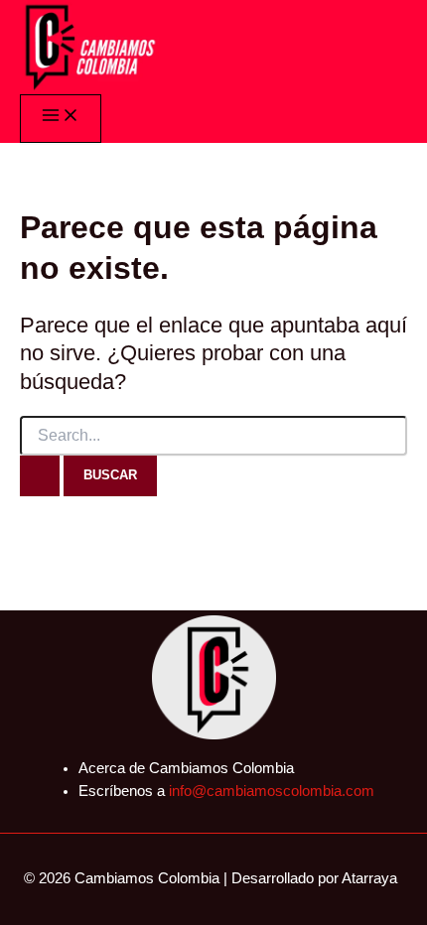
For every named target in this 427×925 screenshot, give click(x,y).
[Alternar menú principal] (60, 118)
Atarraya (369, 878)
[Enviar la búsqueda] (40, 475)
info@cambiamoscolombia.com (271, 791)
